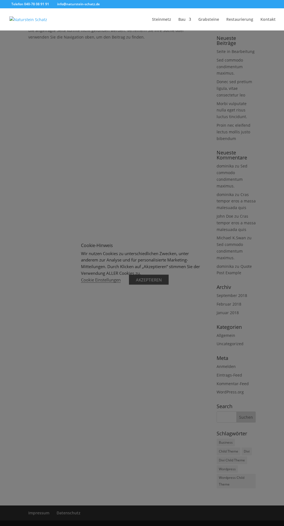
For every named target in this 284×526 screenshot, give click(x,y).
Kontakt (268, 19)
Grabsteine (208, 19)
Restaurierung (239, 19)
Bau (182, 19)
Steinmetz (161, 19)
